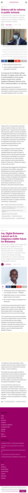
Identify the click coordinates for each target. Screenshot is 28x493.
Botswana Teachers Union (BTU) (9, 213)
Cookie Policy (4, 471)
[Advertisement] (14, 109)
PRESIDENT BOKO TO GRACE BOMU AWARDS (12, 443)
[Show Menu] (2, 2)
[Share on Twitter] (11, 61)
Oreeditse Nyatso (21, 218)
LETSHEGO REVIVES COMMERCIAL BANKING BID (13, 457)
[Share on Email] (17, 61)
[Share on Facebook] (4, 61)
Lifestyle (3, 429)
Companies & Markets (6, 424)
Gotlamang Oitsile (6, 216)
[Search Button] (26, 2)
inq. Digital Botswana (10, 401)
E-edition (3, 478)
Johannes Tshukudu (17, 216)
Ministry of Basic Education (8, 218)
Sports (2, 434)
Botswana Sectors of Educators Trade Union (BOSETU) (12, 211)
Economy (3, 420)
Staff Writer (8, 264)
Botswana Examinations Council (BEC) (14, 204)
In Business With (5, 427)
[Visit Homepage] (14, 2)
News (6, 6)
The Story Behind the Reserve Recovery (10, 454)
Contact (3, 473)
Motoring (3, 431)
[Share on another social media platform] (24, 61)
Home (2, 6)
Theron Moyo (9, 24)
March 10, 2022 (17, 24)
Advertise (3, 467)
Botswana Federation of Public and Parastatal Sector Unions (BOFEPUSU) (13, 207)
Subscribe (3, 436)
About (2, 464)
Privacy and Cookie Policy (12, 491)
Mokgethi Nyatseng (21, 401)
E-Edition (3, 422)
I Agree (23, 491)
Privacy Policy (4, 469)
